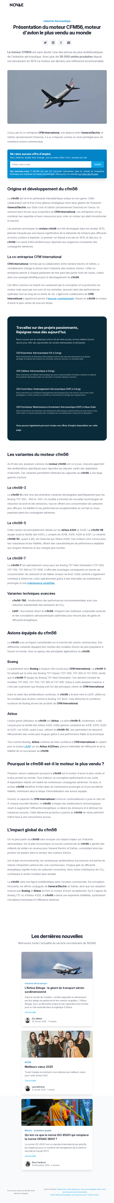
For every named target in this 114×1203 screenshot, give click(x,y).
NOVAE (28, 1062)
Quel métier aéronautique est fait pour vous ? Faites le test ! (74, 1195)
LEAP (28, 746)
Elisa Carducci (39, 1162)
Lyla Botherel (38, 1087)
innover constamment (61, 298)
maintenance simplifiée (41, 583)
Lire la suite (30, 1012)
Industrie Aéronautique (57, 21)
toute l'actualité (42, 943)
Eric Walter (37, 1018)
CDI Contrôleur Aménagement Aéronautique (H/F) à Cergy (48, 389)
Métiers (28, 1130)
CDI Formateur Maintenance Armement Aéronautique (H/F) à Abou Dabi (56, 407)
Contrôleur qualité (42, 1130)
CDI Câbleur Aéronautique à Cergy (35, 370)
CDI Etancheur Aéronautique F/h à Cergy (39, 352)
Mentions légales (21, 1193)
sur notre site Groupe (88, 174)
